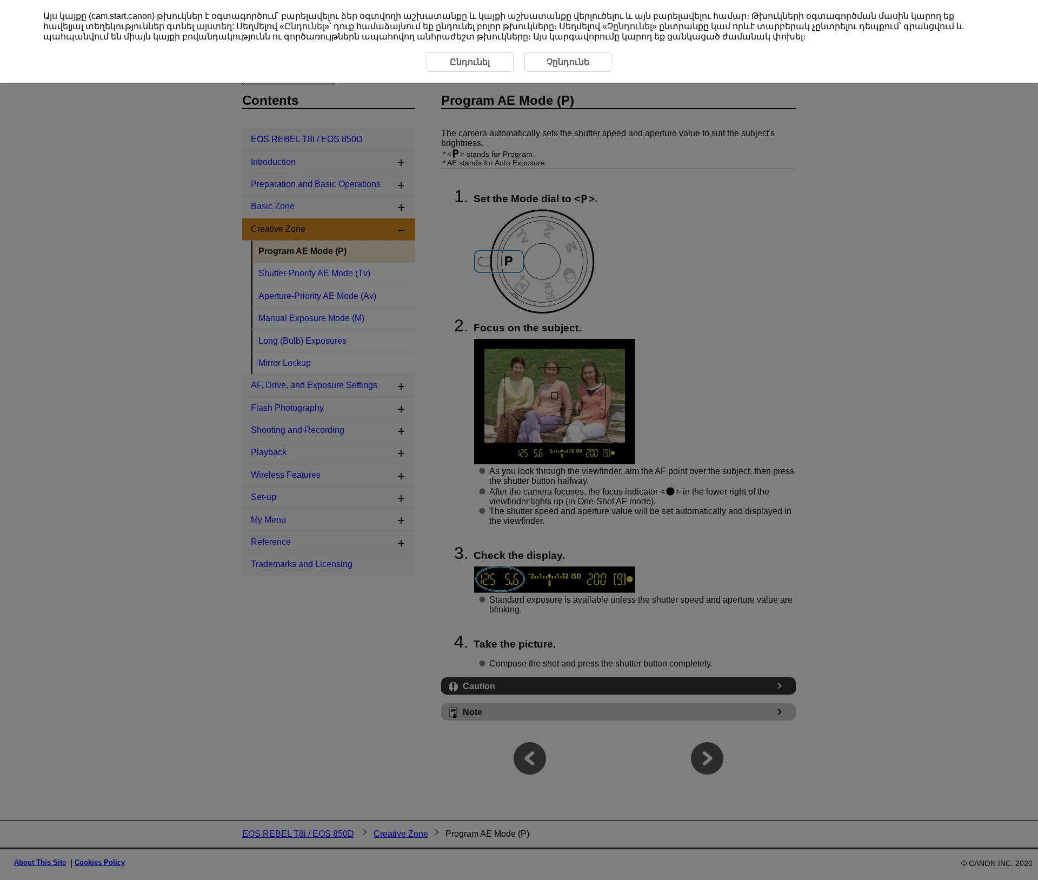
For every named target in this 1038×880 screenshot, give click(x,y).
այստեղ (214, 26)
